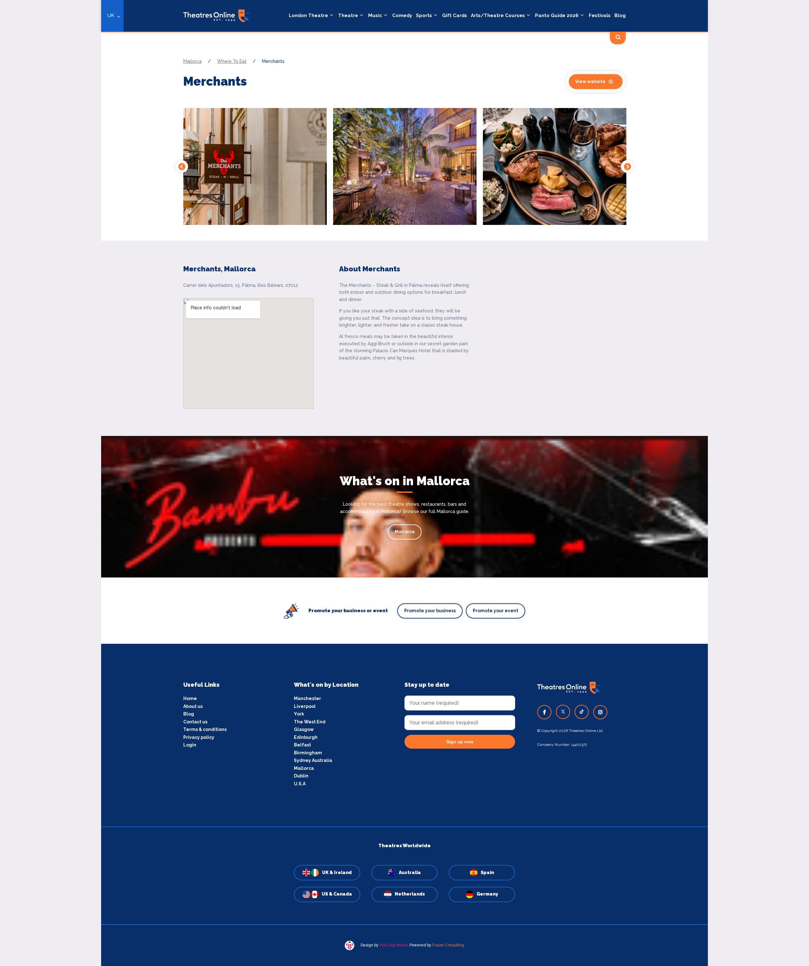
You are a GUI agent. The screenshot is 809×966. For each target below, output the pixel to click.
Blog (620, 15)
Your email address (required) (282, 466)
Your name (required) (272, 501)
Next (627, 166)
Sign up (303, 539)
